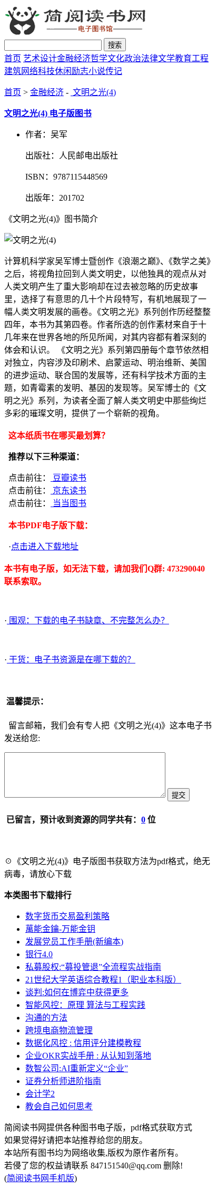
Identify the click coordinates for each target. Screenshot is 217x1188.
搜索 (115, 45)
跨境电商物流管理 (59, 1030)
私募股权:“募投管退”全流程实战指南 (93, 966)
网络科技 (38, 71)
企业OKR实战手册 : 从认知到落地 (88, 1055)
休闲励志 (71, 71)
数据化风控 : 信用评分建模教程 (83, 1043)
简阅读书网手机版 (40, 1178)
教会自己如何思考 (59, 1106)
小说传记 (105, 71)
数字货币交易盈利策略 (67, 916)
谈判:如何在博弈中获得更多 (77, 992)
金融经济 (74, 58)
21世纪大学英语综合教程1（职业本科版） (103, 979)
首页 (12, 58)
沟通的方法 (46, 1017)
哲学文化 (107, 58)
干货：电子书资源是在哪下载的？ (71, 659)
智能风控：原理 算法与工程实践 (85, 1004)
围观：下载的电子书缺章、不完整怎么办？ (88, 620)
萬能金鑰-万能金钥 (60, 928)
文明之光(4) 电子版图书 (48, 113)
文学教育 (175, 58)
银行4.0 (39, 954)
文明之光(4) (93, 92)
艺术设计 (40, 58)
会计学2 (40, 1093)
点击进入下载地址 (44, 546)
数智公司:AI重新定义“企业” (76, 1068)
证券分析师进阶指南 (63, 1081)
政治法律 (141, 58)
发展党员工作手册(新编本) (74, 941)
